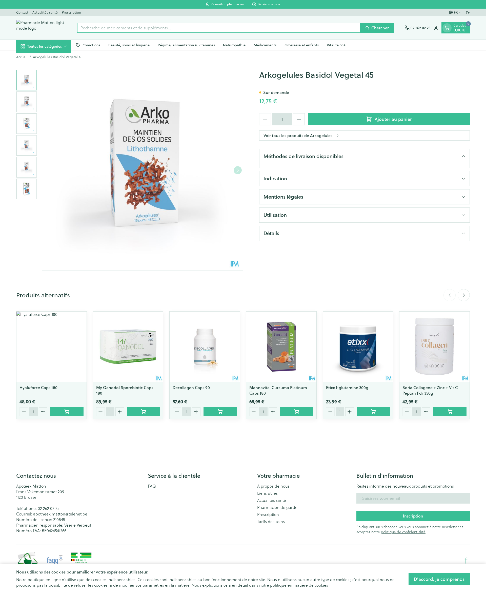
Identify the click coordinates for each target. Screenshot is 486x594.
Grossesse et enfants (302, 44)
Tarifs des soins (271, 521)
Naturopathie (234, 44)
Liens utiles (267, 493)
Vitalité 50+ (336, 44)
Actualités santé (45, 12)
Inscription (413, 516)
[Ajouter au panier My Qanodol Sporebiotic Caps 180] (143, 411)
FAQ (152, 486)
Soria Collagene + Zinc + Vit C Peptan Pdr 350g (430, 390)
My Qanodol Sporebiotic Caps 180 (124, 390)
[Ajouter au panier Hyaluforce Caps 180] (67, 411)
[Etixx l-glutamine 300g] (358, 347)
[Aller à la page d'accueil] (41, 27)
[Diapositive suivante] (464, 295)
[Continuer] (238, 170)
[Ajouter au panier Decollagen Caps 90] (220, 411)
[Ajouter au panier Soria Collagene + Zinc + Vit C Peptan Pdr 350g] (450, 411)
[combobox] (218, 28)
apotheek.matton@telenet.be (60, 514)
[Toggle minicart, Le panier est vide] (447, 27)
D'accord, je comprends (439, 579)
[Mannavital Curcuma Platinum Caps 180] (281, 347)
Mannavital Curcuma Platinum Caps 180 (278, 390)
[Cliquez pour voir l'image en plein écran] (142, 170)
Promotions (91, 44)
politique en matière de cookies (299, 585)
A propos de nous (273, 486)
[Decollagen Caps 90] (205, 347)
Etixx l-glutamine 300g (347, 387)
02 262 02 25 (48, 508)
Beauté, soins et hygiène (129, 44)
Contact (22, 12)
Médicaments (265, 44)
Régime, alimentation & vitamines (186, 44)
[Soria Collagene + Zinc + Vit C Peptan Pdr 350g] (434, 347)
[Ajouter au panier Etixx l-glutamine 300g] (373, 411)
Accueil (22, 57)
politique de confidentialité (403, 531)
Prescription (71, 12)
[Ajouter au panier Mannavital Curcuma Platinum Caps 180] (296, 411)
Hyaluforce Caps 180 (38, 387)
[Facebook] (466, 560)
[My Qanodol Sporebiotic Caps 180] (128, 347)
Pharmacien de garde (277, 507)
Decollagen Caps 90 (191, 387)
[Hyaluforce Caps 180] (51, 347)
